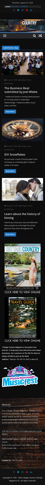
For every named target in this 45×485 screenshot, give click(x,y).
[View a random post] (40, 36)
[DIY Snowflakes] (22, 129)
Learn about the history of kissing (22, 216)
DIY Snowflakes (15, 154)
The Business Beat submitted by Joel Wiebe (20, 90)
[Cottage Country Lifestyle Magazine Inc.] (22, 21)
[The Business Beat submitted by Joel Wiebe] (22, 63)
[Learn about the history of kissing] (22, 189)
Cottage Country (25, 80)
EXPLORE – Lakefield (19, 6)
